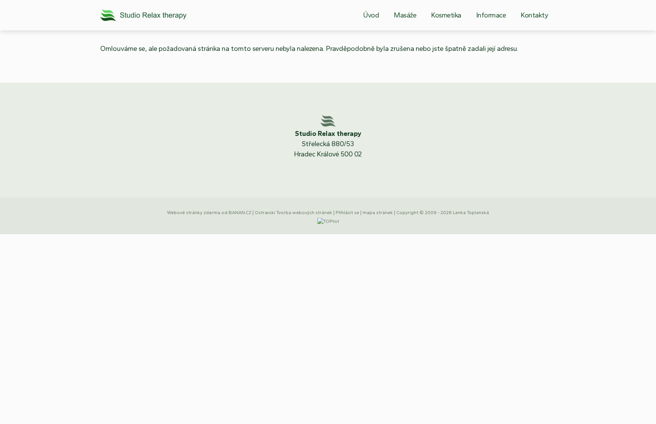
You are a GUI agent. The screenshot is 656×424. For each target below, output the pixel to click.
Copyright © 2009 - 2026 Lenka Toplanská (442, 212)
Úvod (371, 15)
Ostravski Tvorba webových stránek (293, 212)
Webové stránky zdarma (193, 212)
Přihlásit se (347, 212)
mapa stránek (378, 212)
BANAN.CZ (240, 212)
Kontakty (534, 15)
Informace (491, 15)
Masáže (405, 15)
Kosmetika (446, 15)
